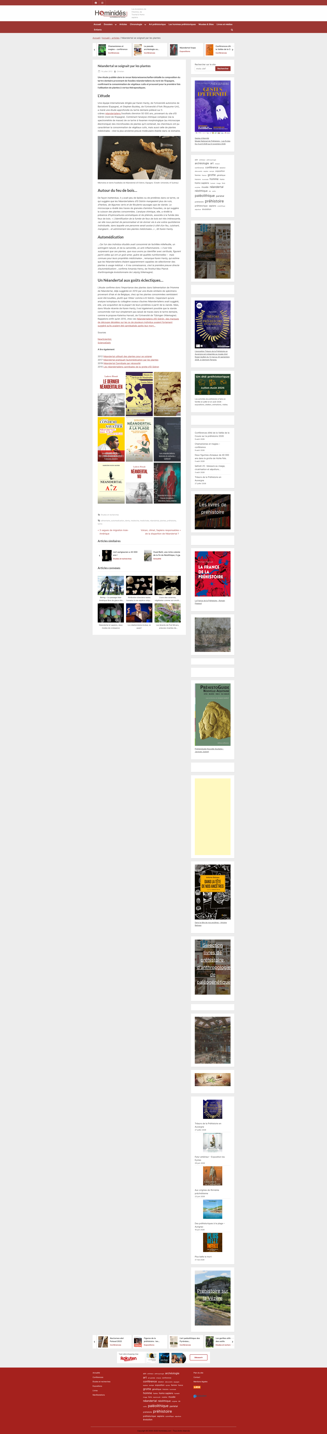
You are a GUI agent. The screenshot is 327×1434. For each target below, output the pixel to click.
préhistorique (201, 206)
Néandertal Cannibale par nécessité (122, 363)
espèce (205, 171)
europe (211, 171)
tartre (100, 524)
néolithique (201, 190)
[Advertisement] (213, 816)
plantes (163, 520)
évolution (206, 209)
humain (212, 183)
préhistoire (171, 520)
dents (127, 520)
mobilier (197, 187)
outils (214, 191)
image (219, 183)
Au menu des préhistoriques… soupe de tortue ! (222, 1340)
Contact (197, 1377)
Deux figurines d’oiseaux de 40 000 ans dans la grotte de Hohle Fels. (224, 48)
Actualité (96, 1373)
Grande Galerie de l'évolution (213, 1036)
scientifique (221, 206)
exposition (220, 171)
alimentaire (105, 520)
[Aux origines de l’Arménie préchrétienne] (212, 1176)
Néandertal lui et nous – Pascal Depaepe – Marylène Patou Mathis (167, 498)
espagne (176, 1382)
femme (198, 175)
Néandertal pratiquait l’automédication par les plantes (130, 360)
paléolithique (205, 195)
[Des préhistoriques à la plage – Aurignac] (212, 1210)
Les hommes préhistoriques (182, 24)
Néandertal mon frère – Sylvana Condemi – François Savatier (111, 456)
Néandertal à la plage (139, 453)
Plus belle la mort (203, 1256)
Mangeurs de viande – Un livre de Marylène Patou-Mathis (167, 410)
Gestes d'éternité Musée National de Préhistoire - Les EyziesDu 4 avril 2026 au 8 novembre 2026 (212, 141)
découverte (198, 171)
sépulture (198, 209)
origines (174, 1401)
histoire (198, 179)
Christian (120, 71)
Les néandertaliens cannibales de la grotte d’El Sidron (131, 366)
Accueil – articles (110, 38)
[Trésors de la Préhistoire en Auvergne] (212, 1110)
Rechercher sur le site (205, 64)
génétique (221, 175)
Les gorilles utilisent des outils (187, 1339)
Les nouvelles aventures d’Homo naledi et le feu (164, 553)
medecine (135, 520)
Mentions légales (200, 1381)
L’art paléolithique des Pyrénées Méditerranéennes (153, 1340)
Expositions (148, 51)
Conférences (112, 53)
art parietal (151, 1378)
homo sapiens (202, 183)
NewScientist (104, 339)
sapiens (212, 206)
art (212, 163)
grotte (212, 174)
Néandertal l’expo (151, 48)
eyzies (168, 1385)
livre (223, 183)
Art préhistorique (157, 24)
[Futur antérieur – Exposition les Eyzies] (212, 1143)
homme (214, 179)
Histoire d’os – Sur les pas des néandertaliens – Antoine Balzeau (139, 410)
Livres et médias (224, 24)
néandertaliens (113, 113)
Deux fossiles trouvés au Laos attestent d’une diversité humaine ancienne (125, 554)
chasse (217, 164)
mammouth (157, 1397)
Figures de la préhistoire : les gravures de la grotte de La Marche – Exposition (116, 1340)
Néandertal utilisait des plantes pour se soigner (127, 356)
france (204, 175)
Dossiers (108, 24)
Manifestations (99, 1395)
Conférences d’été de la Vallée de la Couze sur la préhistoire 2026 (188, 48)
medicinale (144, 520)
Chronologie (136, 24)
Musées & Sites (206, 24)
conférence (211, 167)
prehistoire (199, 202)
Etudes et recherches (223, 53)
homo (222, 179)
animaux (202, 160)
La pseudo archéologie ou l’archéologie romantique (114, 48)
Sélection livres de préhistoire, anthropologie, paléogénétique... (215, 247)
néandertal (154, 520)
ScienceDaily (104, 342)
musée (205, 187)
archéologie (202, 163)
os (210, 191)
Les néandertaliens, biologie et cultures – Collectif (167, 456)
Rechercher (223, 68)
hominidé (205, 179)
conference (199, 168)
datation (222, 168)
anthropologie (211, 160)
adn (196, 160)
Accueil (97, 24)
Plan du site (198, 1373)
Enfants (98, 29)
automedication (117, 520)
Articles (123, 24)
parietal (220, 196)
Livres (95, 1390)
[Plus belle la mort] (212, 1243)
